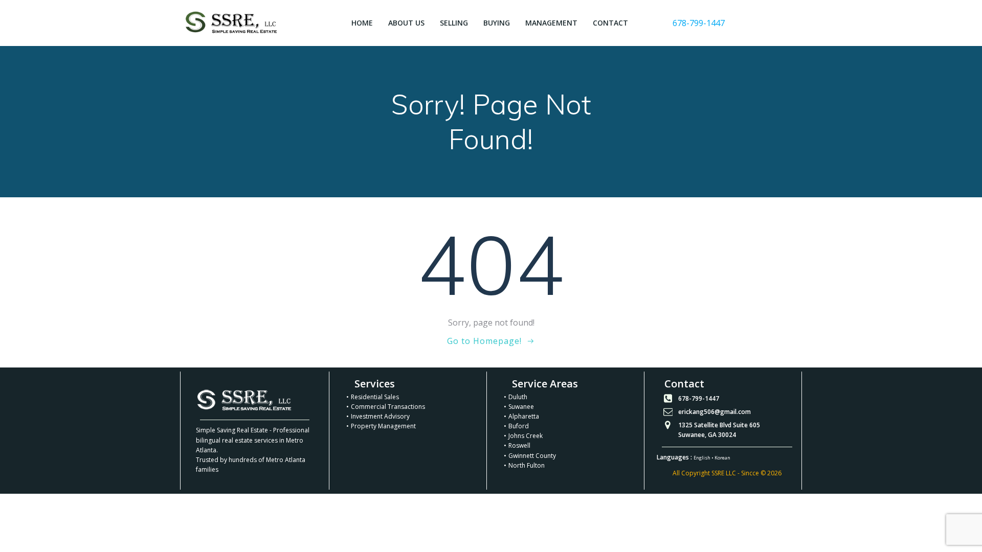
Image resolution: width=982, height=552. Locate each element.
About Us (406, 23)
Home (362, 23)
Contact (610, 23)
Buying (496, 23)
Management (551, 23)
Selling (454, 23)
